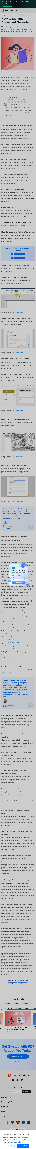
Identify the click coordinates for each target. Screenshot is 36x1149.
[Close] (33, 1133)
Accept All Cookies (23, 1146)
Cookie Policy (17, 1142)
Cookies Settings (10, 1146)
